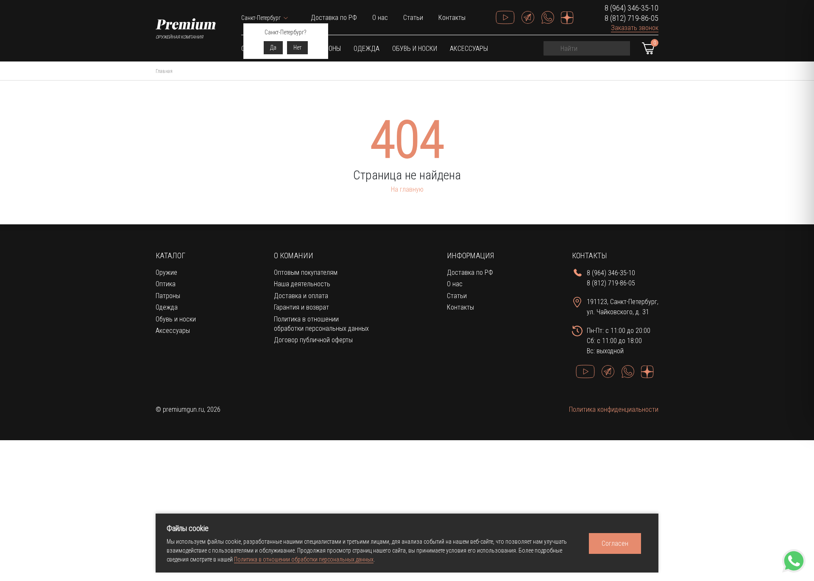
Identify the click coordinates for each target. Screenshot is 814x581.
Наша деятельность (302, 284)
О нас (380, 18)
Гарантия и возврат (301, 307)
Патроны (168, 296)
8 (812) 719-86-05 (631, 18)
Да (273, 47)
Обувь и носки (414, 49)
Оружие (166, 272)
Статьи (413, 18)
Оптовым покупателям (305, 272)
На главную (407, 189)
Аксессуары (469, 49)
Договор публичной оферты (313, 340)
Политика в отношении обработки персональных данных (304, 559)
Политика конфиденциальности (613, 409)
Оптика (166, 284)
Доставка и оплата (301, 296)
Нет (297, 47)
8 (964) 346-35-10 (631, 7)
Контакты (452, 18)
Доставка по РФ (334, 18)
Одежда (366, 49)
